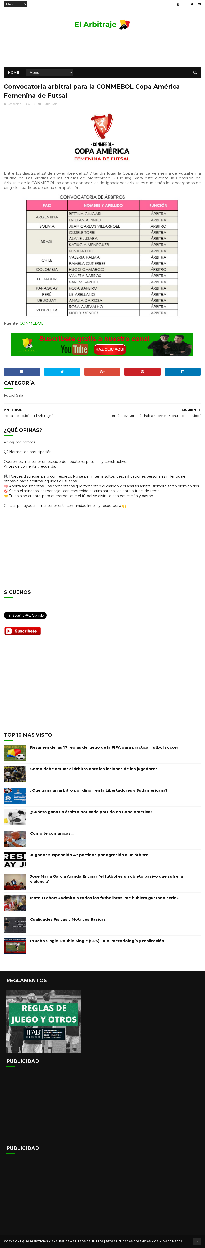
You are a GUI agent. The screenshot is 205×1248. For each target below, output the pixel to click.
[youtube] (178, 4)
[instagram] (199, 4)
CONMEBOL (32, 323)
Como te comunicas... (52, 833)
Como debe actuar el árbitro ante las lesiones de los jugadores (94, 768)
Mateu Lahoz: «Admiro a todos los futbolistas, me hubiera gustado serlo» (104, 897)
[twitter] (192, 4)
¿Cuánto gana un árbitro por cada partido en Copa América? (91, 811)
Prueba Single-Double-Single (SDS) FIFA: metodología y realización (97, 940)
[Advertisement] (103, 50)
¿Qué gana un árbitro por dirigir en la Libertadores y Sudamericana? (99, 790)
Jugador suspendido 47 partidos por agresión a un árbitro (89, 854)
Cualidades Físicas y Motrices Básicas (68, 919)
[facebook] (185, 4)
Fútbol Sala (50, 104)
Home (13, 72)
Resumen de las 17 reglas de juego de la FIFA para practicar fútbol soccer (104, 747)
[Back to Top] (197, 1241)
